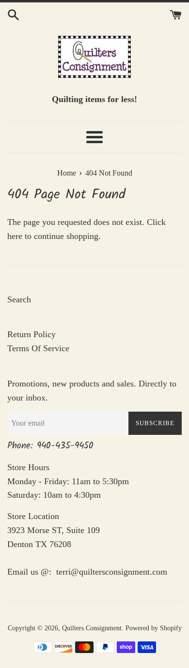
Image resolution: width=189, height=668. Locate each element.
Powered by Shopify (154, 628)
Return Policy (31, 334)
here (14, 236)
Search (19, 299)
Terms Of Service (38, 348)
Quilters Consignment (92, 628)
